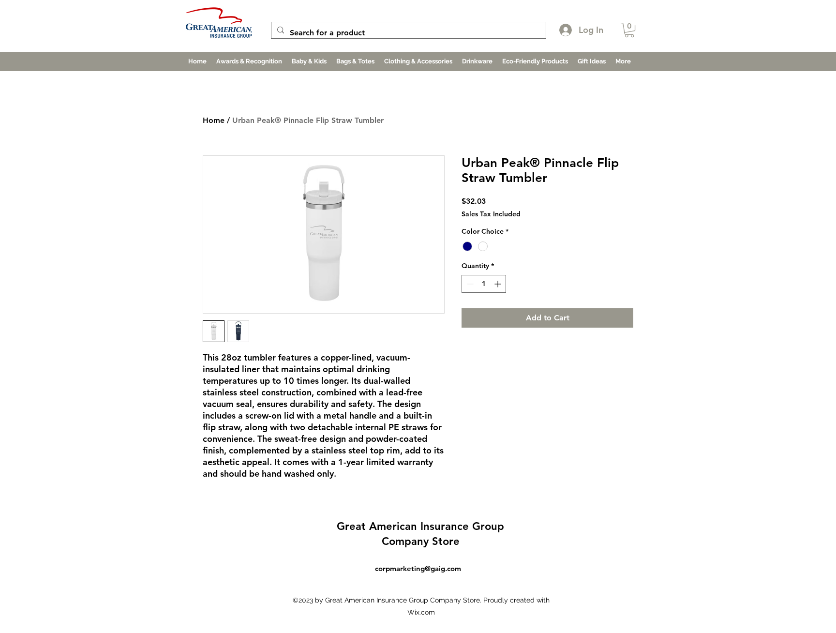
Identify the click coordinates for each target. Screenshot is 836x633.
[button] (629, 30)
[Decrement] (469, 283)
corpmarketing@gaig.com (418, 568)
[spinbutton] (484, 283)
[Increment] (499, 283)
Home (213, 120)
